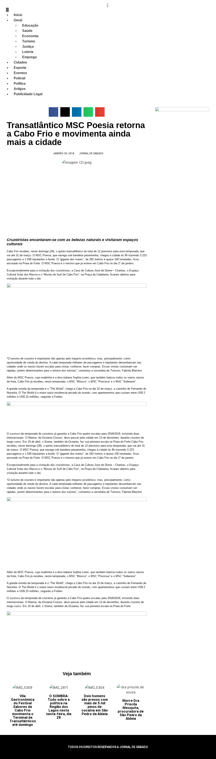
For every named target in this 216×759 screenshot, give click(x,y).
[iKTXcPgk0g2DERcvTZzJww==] (77, 405)
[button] (53, 112)
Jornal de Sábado (91, 153)
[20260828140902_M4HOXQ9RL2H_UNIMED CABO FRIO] (77, 614)
